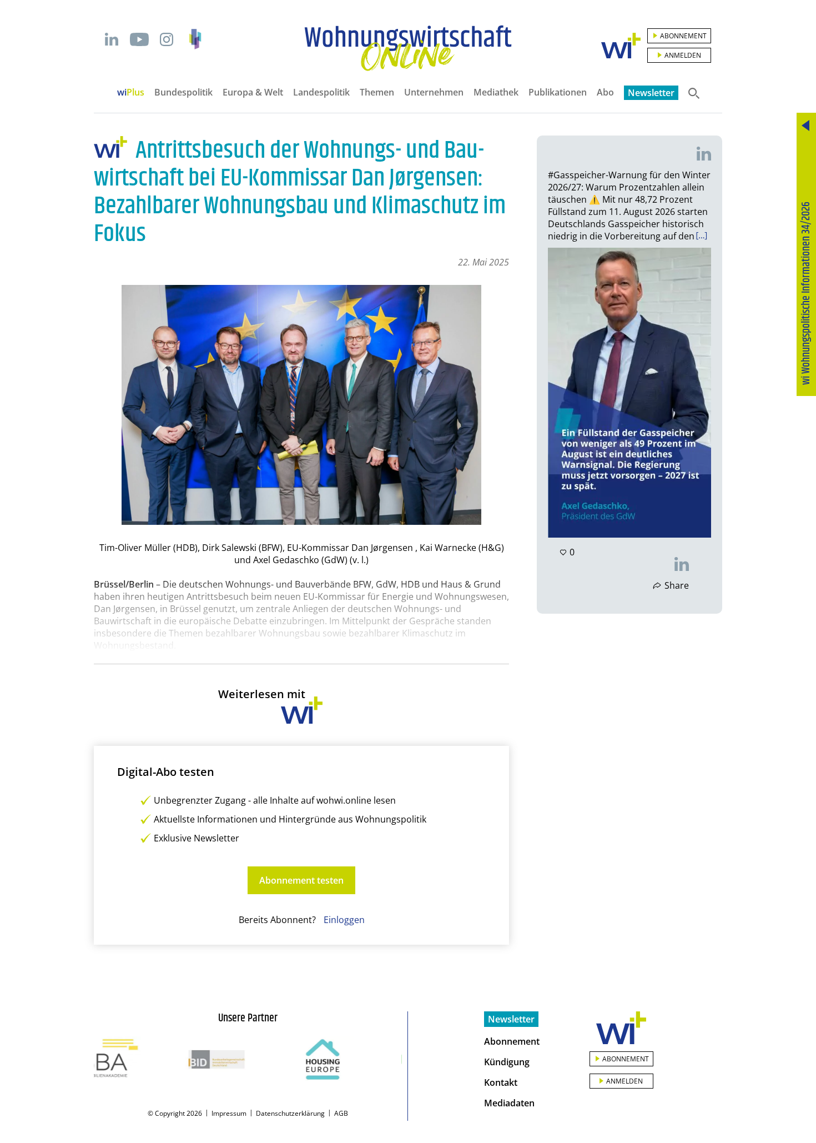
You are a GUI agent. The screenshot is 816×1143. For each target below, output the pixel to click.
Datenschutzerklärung (290, 1113)
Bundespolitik (183, 92)
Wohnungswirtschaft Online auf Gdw (195, 39)
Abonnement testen (301, 880)
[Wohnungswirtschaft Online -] (408, 48)
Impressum (228, 1113)
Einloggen (344, 920)
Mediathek (496, 92)
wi (130, 92)
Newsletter (651, 93)
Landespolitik (321, 92)
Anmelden (682, 55)
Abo (605, 92)
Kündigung (507, 1062)
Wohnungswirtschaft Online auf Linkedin (111, 39)
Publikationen (557, 92)
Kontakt (500, 1082)
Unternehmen (434, 92)
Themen (377, 92)
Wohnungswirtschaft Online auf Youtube (139, 39)
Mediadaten (509, 1103)
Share (676, 585)
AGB (341, 1113)
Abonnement (683, 36)
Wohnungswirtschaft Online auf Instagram (166, 39)
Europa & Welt (253, 92)
